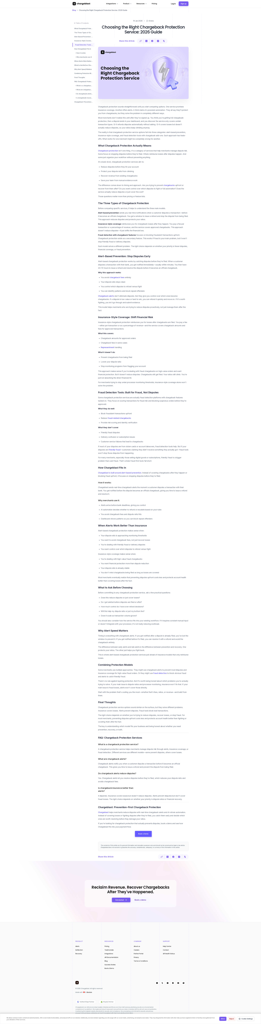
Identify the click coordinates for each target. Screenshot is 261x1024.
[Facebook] (152, 41)
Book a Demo (143, 834)
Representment (107, 347)
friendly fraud (114, 450)
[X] (162, 983)
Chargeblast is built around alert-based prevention (119, 473)
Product (126, 4)
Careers (136, 950)
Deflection (79, 950)
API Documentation (111, 957)
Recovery (78, 954)
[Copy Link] (141, 41)
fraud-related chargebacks (119, 418)
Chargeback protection (108, 151)
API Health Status (169, 954)
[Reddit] (183, 983)
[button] (121, 900)
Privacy (136, 957)
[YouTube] (178, 983)
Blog (74, 10)
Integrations (111, 4)
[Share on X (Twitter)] (164, 41)
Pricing (154, 4)
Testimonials (109, 950)
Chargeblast (103, 812)
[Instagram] (168, 983)
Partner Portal (138, 954)
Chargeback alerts (106, 296)
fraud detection (160, 673)
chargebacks (169, 185)
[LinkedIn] (146, 41)
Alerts (77, 946)
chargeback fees (117, 277)
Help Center (167, 946)
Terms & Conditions (141, 961)
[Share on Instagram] (158, 41)
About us (137, 946)
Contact (166, 950)
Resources (141, 4)
